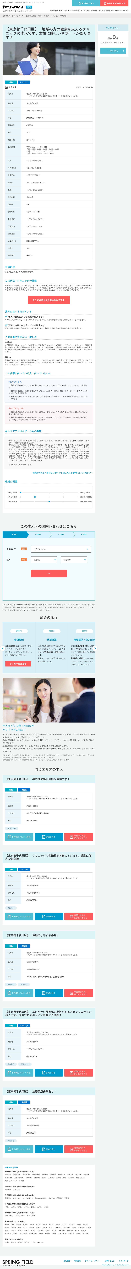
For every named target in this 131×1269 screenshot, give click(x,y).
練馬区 (38, 1227)
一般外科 (87, 1175)
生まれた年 (11, 549)
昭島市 (20, 1230)
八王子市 (67, 1227)
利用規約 (77, 1261)
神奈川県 (40, 1242)
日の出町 (85, 1234)
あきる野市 (62, 1234)
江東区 (44, 1224)
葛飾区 (51, 1227)
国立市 (77, 1230)
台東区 (31, 1224)
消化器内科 (36, 1175)
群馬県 (20, 1242)
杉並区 (7, 1227)
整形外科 (29, 1178)
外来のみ (51, 1198)
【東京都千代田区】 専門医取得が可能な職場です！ (38, 779)
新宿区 (18, 1224)
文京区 (25, 1224)
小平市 (48, 1230)
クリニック (17, 1189)
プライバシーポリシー (93, 1261)
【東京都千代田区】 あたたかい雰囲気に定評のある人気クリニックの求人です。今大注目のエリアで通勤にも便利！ (48, 1013)
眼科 (64, 1178)
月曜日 (7, 1207)
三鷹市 (88, 1227)
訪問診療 (60, 1198)
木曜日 (26, 1207)
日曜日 (46, 1207)
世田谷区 (72, 1224)
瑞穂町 (78, 1234)
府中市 (13, 1230)
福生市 (83, 1230)
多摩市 (41, 1234)
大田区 (64, 1224)
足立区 (44, 1227)
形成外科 (37, 1178)
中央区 (7, 1224)
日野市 (54, 1230)
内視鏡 (67, 1198)
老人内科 (78, 1175)
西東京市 (71, 1234)
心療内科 (70, 1175)
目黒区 (58, 1224)
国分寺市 (70, 1230)
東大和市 (8, 1234)
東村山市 (62, 1230)
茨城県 (7, 1242)
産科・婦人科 (80, 1178)
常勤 (39, 16)
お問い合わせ (110, 1261)
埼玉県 (26, 1242)
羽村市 (54, 1234)
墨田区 (38, 1224)
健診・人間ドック (11, 1181)
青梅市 (7, 1230)
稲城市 (47, 1234)
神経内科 (45, 1175)
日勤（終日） (9, 1216)
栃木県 (13, 1242)
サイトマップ (123, 1261)
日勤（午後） (31, 1216)
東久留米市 (23, 1234)
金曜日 (33, 1207)
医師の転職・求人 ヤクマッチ (13, 16)
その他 (21, 1181)
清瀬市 (15, 1234)
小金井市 (40, 1230)
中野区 (85, 1224)
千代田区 (54, 16)
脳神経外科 (9, 1178)
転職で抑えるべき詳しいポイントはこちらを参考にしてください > (63, 472)
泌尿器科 (71, 1178)
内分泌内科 (62, 1175)
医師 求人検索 (31, 16)
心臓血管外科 (19, 1178)
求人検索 (87, 11)
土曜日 (39, 1207)
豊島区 (13, 1227)
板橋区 (31, 1227)
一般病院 (8, 1189)
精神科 (44, 1178)
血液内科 (53, 1175)
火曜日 (13, 1207)
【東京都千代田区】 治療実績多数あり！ (31, 1091)
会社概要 (67, 1261)
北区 (19, 1227)
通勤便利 (8, 1198)
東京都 (46, 16)
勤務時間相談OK (41, 1198)
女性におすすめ (28, 1198)
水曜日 (20, 1207)
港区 (12, 1224)
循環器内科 (26, 1175)
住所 (8, 560)
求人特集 (94, 11)
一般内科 (8, 1175)
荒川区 (25, 1227)
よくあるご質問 (104, 11)
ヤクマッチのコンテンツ (119, 11)
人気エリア (17, 1198)
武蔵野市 (81, 1227)
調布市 (26, 1230)
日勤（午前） (20, 1216)
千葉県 (33, 1242)
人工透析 (51, 1178)
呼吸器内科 (17, 1175)
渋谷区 (79, 1224)
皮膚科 (58, 1178)
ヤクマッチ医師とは (75, 11)
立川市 (74, 1227)
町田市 (33, 1230)
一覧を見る (113, 51)
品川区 (51, 1224)
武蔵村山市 (33, 1234)
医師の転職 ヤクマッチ (58, 11)
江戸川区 (59, 1227)
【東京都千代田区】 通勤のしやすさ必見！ (32, 935)
